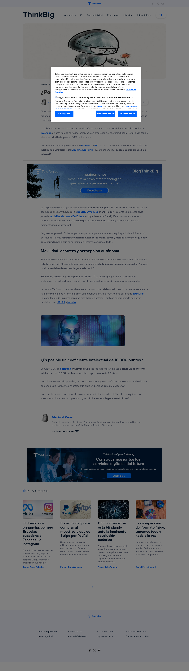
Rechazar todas (105, 113)
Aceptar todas (127, 113)
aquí (100, 106)
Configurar (64, 113)
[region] (96, 94)
